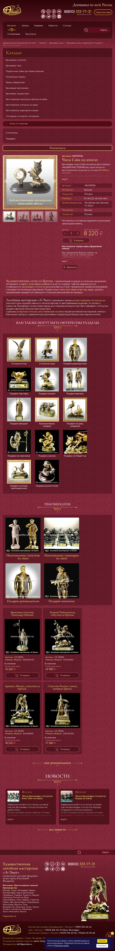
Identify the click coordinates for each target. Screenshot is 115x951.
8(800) (77, 11)
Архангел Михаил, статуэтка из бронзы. (22, 687)
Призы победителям (15, 82)
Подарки (10, 138)
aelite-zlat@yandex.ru (44, 941)
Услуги (25, 25)
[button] (54, 181)
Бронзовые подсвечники (17, 93)
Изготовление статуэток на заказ (22, 105)
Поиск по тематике (18, 123)
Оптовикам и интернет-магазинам (22, 116)
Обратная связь (103, 12)
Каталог (11, 25)
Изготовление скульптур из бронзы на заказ (26, 99)
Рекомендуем (57, 148)
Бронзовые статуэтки (16, 60)
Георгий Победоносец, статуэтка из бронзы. (62, 614)
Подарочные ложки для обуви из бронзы (25, 71)
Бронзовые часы (13, 65)
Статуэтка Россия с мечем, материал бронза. (62, 687)
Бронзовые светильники (17, 88)
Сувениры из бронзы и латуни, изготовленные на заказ (35, 311)
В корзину (78, 240)
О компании (13, 34)
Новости (53, 25)
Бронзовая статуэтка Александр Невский (22, 614)
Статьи (67, 25)
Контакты (31, 34)
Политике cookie (61, 946)
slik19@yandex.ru (24, 944)
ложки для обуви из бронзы (73, 289)
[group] (30, 182)
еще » (65, 179)
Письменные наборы (15, 77)
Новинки (38, 25)
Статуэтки (12, 132)
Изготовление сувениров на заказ (22, 110)
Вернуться (72, 267)
